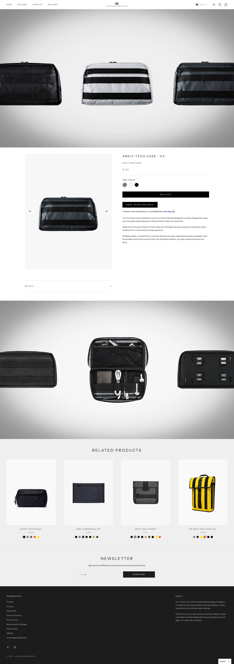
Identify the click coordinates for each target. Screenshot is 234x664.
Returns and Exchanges (16, 624)
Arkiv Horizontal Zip (88, 529)
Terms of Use (12, 620)
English (223, 661)
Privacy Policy (12, 629)
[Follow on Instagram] (15, 647)
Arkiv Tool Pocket (146, 529)
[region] (68, 212)
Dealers (53, 5)
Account (10, 606)
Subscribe (139, 574)
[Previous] (30, 211)
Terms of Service (13, 615)
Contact (37, 5)
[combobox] (224, 661)
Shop (9, 5)
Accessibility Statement (16, 638)
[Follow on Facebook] (7, 647)
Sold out (166, 194)
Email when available (140, 204)
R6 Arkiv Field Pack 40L (202, 529)
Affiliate (9, 633)
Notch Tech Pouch (31, 529)
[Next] (106, 211)
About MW (11, 611)
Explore (22, 5)
